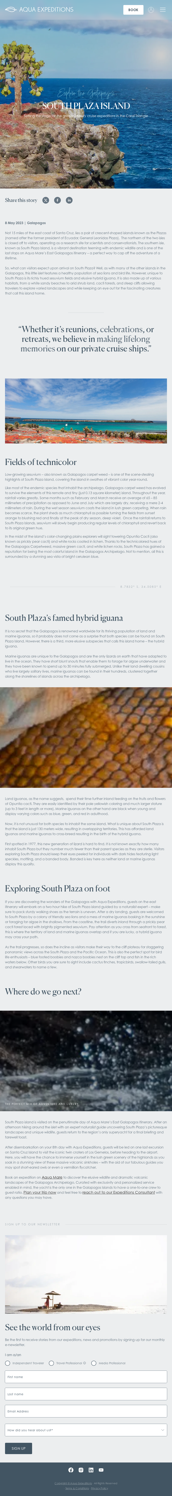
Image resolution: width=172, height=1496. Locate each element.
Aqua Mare (52, 1177)
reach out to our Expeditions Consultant (118, 1192)
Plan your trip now (39, 1192)
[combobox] (86, 1430)
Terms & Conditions (77, 1488)
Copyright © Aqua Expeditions (73, 1483)
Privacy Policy (99, 1488)
